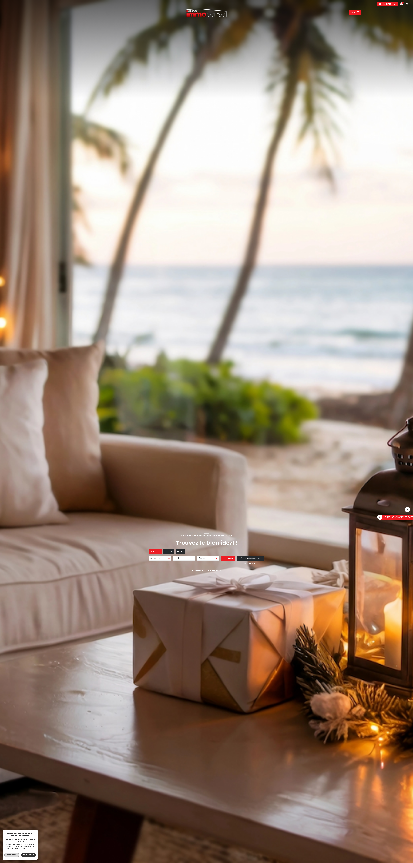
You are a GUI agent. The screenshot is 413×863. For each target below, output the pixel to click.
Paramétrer (11, 855)
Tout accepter (28, 855)
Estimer (180, 551)
